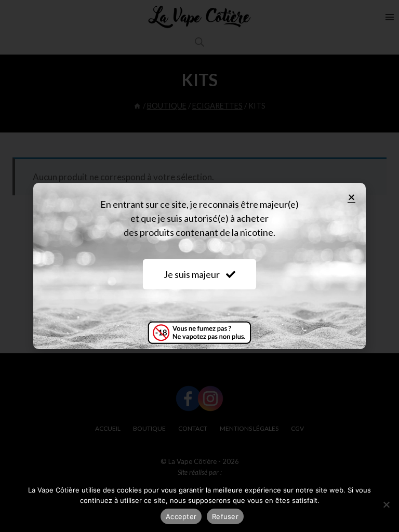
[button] (351, 197)
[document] (199, 266)
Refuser (225, 516)
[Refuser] (386, 504)
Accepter (181, 516)
